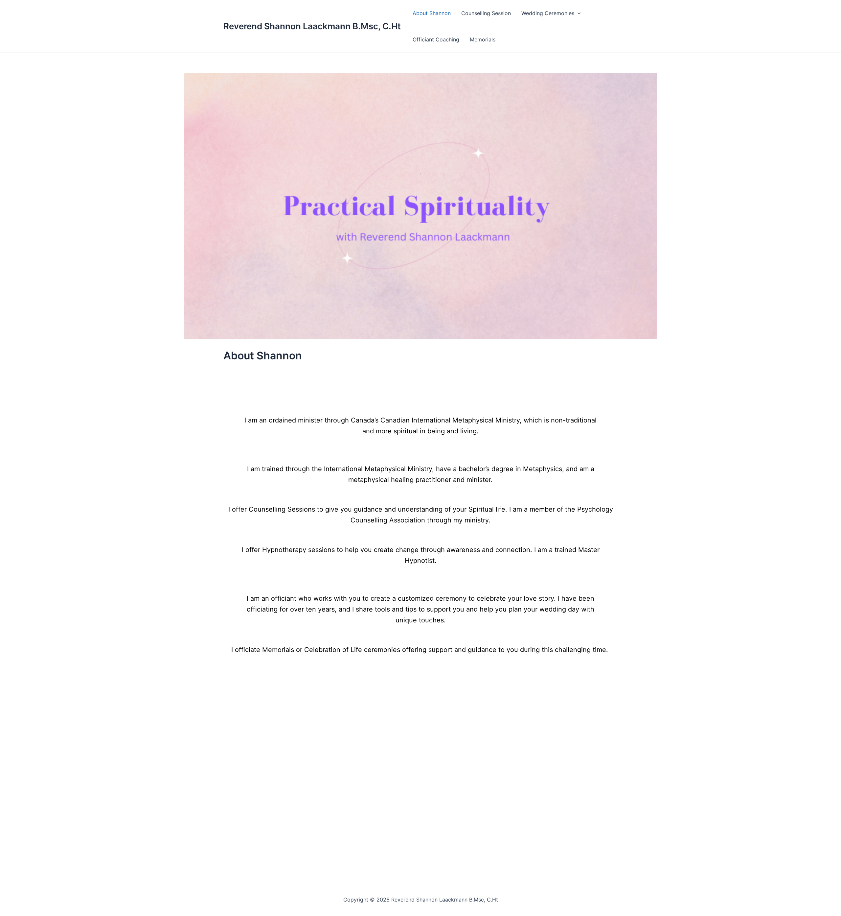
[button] (577, 13)
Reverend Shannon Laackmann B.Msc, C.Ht (312, 26)
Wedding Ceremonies (547, 13)
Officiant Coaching (436, 39)
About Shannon (432, 13)
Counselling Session (486, 13)
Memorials (482, 39)
